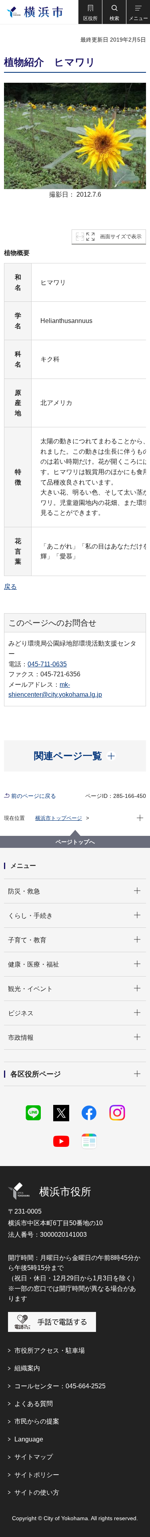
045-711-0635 (47, 664)
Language (28, 1439)
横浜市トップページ (58, 818)
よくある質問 (33, 1403)
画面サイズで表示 (121, 236)
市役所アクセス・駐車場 (49, 1350)
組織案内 (27, 1368)
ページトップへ (75, 842)
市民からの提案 (36, 1421)
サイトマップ (33, 1456)
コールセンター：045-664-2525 (60, 1386)
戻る (10, 586)
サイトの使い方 (36, 1492)
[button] (90, 12)
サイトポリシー (36, 1474)
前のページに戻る (33, 796)
